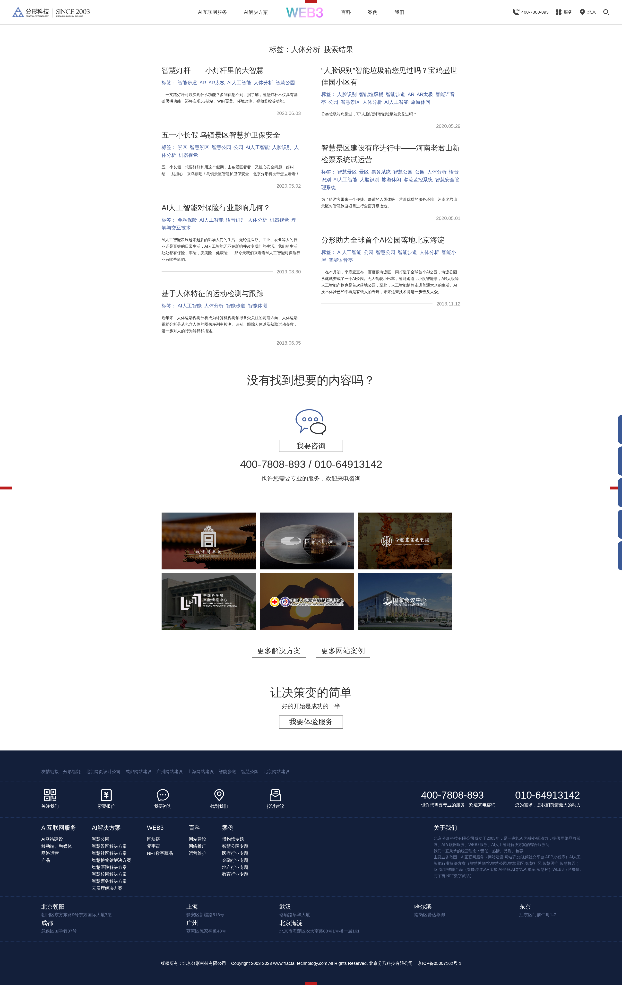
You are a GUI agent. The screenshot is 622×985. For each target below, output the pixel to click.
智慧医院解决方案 (109, 867)
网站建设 (208, 606)
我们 (399, 12)
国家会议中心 (405, 591)
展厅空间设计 (407, 554)
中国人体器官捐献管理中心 (307, 588)
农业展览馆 (405, 524)
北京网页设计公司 (103, 771)
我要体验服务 (311, 722)
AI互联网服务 (212, 12)
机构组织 (188, 606)
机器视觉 (188, 155)
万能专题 (196, 560)
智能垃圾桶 (371, 94)
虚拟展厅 (229, 606)
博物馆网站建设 (184, 554)
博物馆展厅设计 (429, 548)
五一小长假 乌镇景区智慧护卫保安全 (221, 135)
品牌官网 (313, 612)
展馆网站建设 (333, 554)
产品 (45, 860)
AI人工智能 (239, 82)
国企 (297, 612)
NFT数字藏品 (160, 853)
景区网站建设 (214, 554)
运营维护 (197, 853)
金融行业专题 (235, 860)
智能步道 (187, 82)
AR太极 (216, 82)
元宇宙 (153, 846)
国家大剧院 (306, 530)
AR (202, 82)
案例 (373, 12)
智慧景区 (199, 147)
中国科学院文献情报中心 (208, 581)
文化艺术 (188, 548)
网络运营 (50, 853)
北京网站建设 (276, 771)
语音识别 (235, 220)
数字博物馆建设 (376, 554)
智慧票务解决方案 (109, 881)
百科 (346, 12)
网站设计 (307, 618)
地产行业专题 (235, 867)
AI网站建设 (52, 839)
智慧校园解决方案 (109, 874)
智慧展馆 (309, 554)
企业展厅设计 (435, 554)
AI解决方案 (256, 12)
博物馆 (207, 548)
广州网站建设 (169, 771)
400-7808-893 (452, 795)
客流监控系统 (418, 179)
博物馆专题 (233, 839)
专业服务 (395, 615)
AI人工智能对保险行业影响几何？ (216, 208)
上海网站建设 (201, 771)
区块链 (153, 839)
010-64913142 (547, 795)
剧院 (293, 554)
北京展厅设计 (405, 560)
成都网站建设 (138, 771)
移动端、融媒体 (56, 846)
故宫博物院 (208, 524)
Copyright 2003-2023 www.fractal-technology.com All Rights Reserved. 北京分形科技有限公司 (322, 963)
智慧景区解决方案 (109, 846)
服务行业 (374, 615)
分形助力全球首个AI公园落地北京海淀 (383, 240)
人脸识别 (282, 147)
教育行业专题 (235, 874)
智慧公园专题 (235, 846)
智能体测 (257, 305)
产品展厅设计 (433, 560)
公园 (238, 147)
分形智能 (72, 771)
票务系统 (381, 171)
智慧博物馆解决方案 (111, 860)
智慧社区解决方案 (109, 853)
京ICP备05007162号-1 (439, 963)
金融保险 (187, 220)
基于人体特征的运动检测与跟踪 (213, 293)
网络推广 (197, 846)
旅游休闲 (420, 102)
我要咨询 (311, 446)
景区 (182, 147)
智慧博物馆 (227, 548)
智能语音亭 (340, 260)
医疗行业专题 (235, 853)
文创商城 (239, 554)
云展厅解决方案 (107, 888)
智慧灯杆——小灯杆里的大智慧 (213, 70)
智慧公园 (285, 82)
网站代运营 (219, 560)
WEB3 (155, 827)
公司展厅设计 (377, 560)
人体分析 (263, 82)
